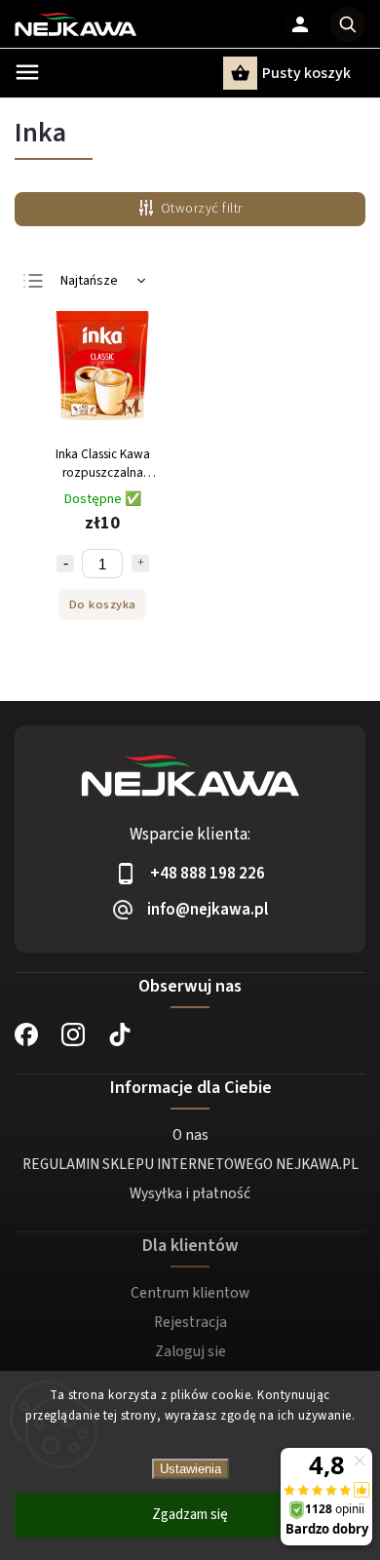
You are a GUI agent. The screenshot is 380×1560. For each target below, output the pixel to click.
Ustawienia (190, 1469)
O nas (190, 1135)
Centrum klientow (190, 1293)
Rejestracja (190, 1322)
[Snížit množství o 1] (65, 563)
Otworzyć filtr (202, 208)
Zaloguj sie (190, 1351)
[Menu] (27, 72)
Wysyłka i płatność (190, 1193)
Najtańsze (89, 281)
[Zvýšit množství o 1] (140, 563)
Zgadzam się (190, 1514)
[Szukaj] (347, 24)
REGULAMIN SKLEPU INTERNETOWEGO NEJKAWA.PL (190, 1164)
